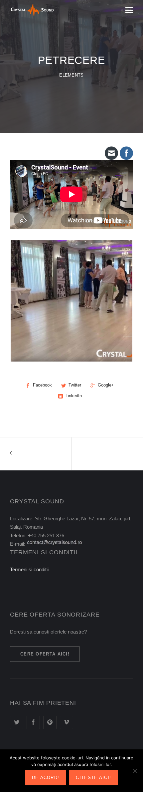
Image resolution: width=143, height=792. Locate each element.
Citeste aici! (93, 777)
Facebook (42, 385)
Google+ (106, 385)
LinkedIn (74, 395)
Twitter (75, 385)
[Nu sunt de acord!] (134, 770)
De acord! (46, 777)
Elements (71, 75)
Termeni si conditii (29, 569)
